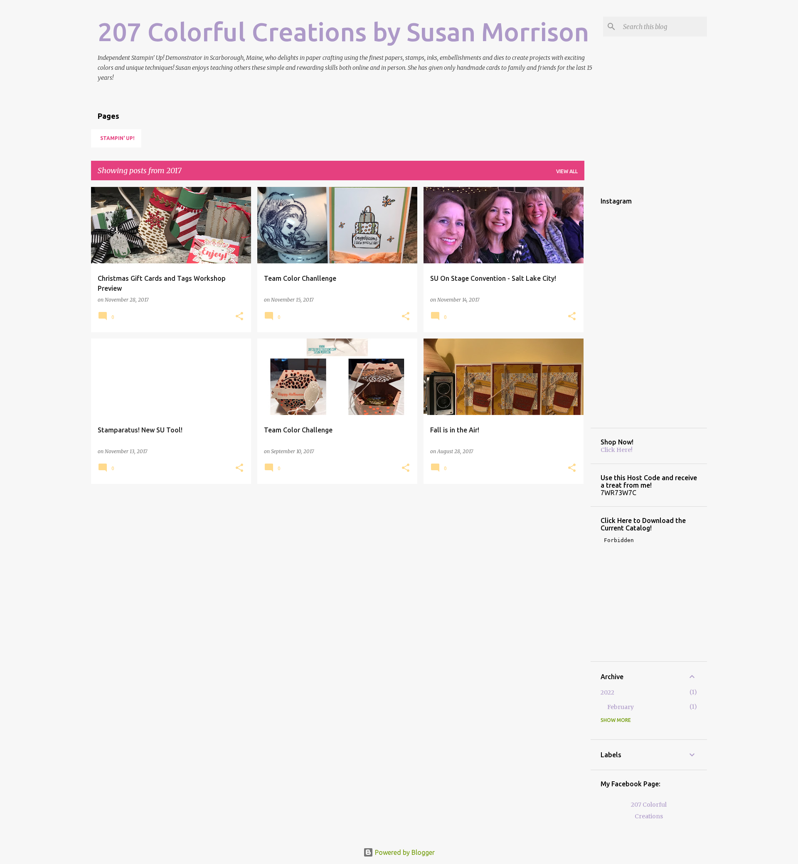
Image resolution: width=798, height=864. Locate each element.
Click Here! (617, 450)
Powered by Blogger (404, 852)
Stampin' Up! (117, 138)
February (620, 707)
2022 (607, 692)
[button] (239, 316)
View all (567, 171)
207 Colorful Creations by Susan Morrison (343, 31)
